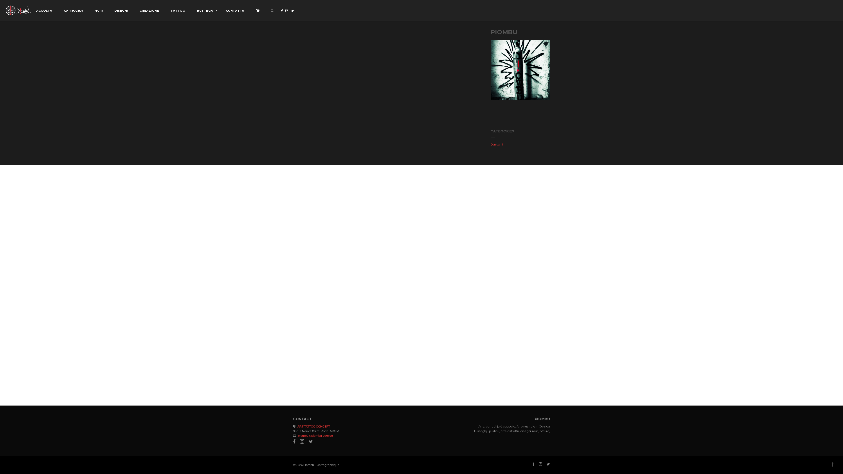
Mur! (98, 10)
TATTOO (178, 10)
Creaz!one (149, 10)
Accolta (44, 10)
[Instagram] (287, 14)
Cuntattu (235, 10)
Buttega (205, 10)
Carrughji (497, 144)
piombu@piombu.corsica (315, 435)
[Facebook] (282, 14)
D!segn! (121, 10)
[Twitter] (292, 14)
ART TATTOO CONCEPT (313, 426)
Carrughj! (73, 10)
